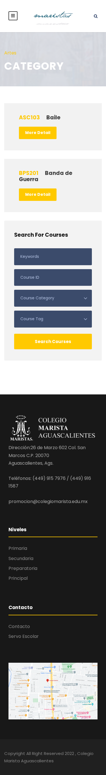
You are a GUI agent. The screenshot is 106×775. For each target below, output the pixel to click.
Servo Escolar (23, 636)
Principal (18, 578)
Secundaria (20, 558)
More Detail (37, 132)
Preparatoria (22, 568)
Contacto (19, 626)
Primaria (17, 548)
